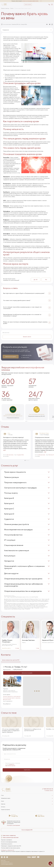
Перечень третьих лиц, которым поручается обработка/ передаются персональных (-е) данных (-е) (22, 851)
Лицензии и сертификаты (6, 839)
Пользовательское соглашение (7, 863)
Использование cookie (5, 861)
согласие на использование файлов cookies (30, 1)
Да (35, 279)
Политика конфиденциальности (7, 864)
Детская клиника (7, 699)
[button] (40, 1)
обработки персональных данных (10, 765)
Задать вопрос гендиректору (9, 835)
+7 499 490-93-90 (26, 355)
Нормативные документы (6, 844)
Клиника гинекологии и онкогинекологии (12, 696)
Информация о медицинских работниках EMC (11, 846)
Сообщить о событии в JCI (7, 850)
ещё (4, 450)
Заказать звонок (27, 336)
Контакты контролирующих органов (9, 841)
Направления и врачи (5, 798)
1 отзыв (37, 648)
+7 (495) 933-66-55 (17, 669)
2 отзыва (17, 648)
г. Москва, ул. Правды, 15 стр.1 (15, 667)
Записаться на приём (27, 673)
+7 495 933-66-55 (47, 789)
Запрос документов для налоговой (10, 837)
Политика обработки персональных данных (10, 848)
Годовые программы (28, 4)
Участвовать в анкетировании (13, 825)
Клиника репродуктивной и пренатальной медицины (12, 697)
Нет (46, 279)
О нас (2, 795)
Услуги (2, 801)
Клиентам (3, 804)
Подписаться (27, 769)
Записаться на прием (10, 356)
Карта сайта (3, 860)
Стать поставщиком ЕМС (27, 829)
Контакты (3, 806)
